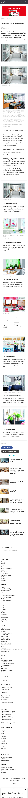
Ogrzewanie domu (6, 575)
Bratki (2, 745)
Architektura (16, 780)
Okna (2, 567)
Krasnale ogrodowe (6, 644)
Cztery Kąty (4, 680)
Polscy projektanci (6, 665)
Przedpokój (4, 614)
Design (10, 780)
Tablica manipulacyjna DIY (7, 723)
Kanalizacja (4, 701)
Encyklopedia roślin (6, 643)
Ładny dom (5, 778)
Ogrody (19, 778)
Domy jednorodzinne (6, 757)
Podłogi (3, 587)
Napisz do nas (5, 771)
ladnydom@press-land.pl (7, 767)
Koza (2, 694)
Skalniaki (3, 631)
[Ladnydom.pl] (4, 2)
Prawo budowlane (5, 689)
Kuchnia (3, 612)
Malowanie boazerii (6, 594)
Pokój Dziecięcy (5, 661)
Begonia (3, 731)
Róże (2, 733)
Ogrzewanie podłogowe (7, 696)
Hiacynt (3, 730)
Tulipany (3, 735)
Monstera (3, 628)
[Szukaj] (22, 2)
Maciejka (3, 740)
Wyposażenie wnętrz (6, 660)
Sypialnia (3, 611)
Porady (3, 562)
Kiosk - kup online (14, 8)
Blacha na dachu (5, 599)
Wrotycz (3, 646)
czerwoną (16, 322)
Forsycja (3, 741)
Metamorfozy (4, 617)
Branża (3, 758)
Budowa (3, 18)
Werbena (3, 748)
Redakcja (3, 772)
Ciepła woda (4, 573)
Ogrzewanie (4, 692)
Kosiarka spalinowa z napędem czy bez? (11, 649)
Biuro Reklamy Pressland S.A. (9, 769)
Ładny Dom (4, 679)
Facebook (14, 783)
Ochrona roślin (5, 634)
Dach (2, 570)
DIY (2, 721)
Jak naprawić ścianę (6, 719)
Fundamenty (4, 577)
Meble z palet (4, 636)
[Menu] (26, 2)
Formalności (4, 572)
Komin (2, 565)
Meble (2, 658)
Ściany (3, 578)
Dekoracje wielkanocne (7, 670)
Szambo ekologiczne (6, 600)
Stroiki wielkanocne (6, 672)
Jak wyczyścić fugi (6, 714)
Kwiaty (3, 750)
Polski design (4, 668)
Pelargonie (4, 743)
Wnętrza (9, 18)
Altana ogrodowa (5, 629)
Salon (2, 607)
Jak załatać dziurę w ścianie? (8, 713)
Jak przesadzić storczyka (8, 711)
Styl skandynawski (6, 621)
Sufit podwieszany (6, 597)
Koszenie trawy (5, 638)
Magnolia (3, 648)
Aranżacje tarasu (5, 639)
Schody (3, 563)
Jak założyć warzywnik (7, 718)
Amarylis (3, 738)
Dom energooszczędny (7, 702)
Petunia (3, 746)
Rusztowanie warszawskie (8, 595)
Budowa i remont (13, 778)
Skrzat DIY (4, 709)
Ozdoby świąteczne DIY (7, 663)
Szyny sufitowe (5, 697)
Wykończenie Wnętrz (6, 589)
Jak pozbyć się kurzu (6, 716)
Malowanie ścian (5, 590)
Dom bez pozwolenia (6, 687)
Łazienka (3, 609)
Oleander (3, 736)
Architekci (3, 667)
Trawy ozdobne (5, 651)
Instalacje (3, 580)
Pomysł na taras (5, 760)
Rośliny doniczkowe (6, 633)
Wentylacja (4, 699)
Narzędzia (3, 592)
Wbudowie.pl (4, 691)
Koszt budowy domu (6, 568)
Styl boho (3, 619)
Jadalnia (3, 616)
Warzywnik (4, 641)
